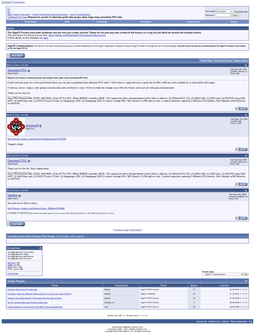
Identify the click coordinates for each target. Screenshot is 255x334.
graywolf (32, 125)
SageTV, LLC (214, 321)
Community (101, 22)
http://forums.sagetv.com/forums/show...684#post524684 (36, 208)
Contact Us (202, 321)
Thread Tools (206, 61)
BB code (11, 263)
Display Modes (241, 61)
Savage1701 (17, 70)
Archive (225, 321)
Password (209, 15)
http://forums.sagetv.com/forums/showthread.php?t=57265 (36, 139)
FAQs (67, 22)
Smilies (10, 265)
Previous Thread (121, 230)
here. (46, 38)
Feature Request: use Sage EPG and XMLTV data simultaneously (35, 307)
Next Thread (135, 230)
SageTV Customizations (80, 14)
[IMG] (9, 267)
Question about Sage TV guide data (22, 289)
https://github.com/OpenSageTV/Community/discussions (77, 35)
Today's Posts (193, 22)
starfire (12, 195)
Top (250, 321)
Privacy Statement (239, 321)
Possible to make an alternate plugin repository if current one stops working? (39, 294)
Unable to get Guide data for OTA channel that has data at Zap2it (34, 298)
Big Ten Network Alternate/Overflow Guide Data (27, 302)
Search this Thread (223, 61)
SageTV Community (21, 14)
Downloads (146, 22)
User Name (210, 11)
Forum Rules (30, 22)
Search (234, 22)
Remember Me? (241, 12)
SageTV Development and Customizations (50, 14)
